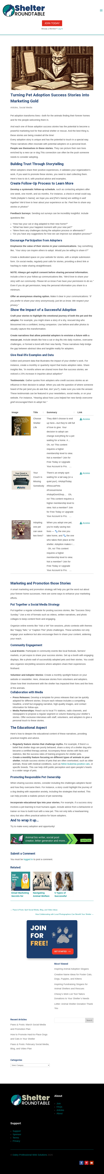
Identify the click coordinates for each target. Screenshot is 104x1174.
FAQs (59, 1107)
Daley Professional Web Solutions (30, 1155)
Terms (16, 1137)
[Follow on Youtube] (92, 1163)
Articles (14, 107)
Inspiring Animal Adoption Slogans (71, 969)
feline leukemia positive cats (75, 764)
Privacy (16, 1141)
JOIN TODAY (52, 23)
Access (86, 419)
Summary (52, 412)
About (60, 1113)
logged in (28, 859)
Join (59, 1103)
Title (35, 412)
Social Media (25, 107)
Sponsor (17, 1134)
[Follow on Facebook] (81, 1163)
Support (17, 1131)
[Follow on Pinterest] (86, 1163)
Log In (60, 29)
